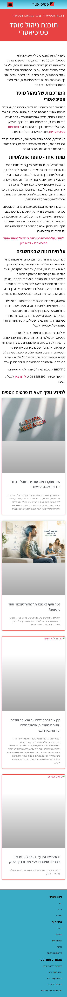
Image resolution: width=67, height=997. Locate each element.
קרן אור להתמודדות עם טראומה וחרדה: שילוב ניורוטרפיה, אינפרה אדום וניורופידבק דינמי (35, 725)
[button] (10, 4)
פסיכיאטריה (49, 15)
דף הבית (61, 15)
